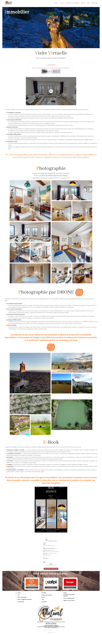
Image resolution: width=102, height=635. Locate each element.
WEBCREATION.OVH (54, 630)
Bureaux (83, 2)
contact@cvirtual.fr (70, 598)
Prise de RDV (94, 2)
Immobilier (62, 2)
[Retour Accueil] (8, 3)
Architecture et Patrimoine (72, 2)
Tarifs (88, 2)
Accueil (56, 2)
